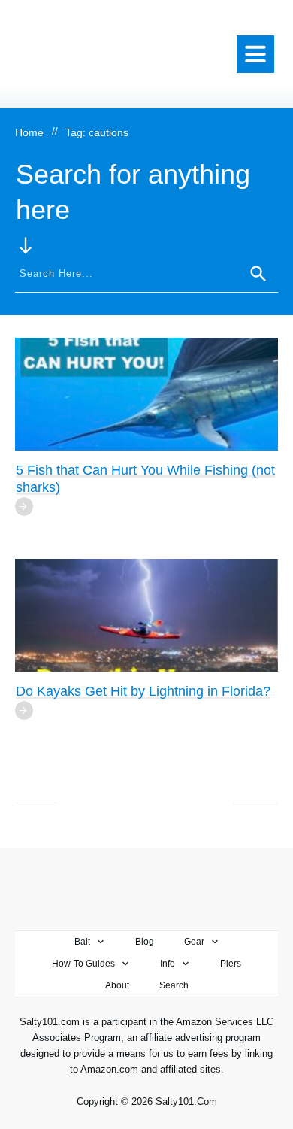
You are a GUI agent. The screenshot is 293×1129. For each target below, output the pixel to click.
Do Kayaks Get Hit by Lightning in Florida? (143, 691)
